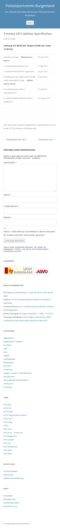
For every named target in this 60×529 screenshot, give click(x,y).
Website (7, 217)
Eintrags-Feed (9, 499)
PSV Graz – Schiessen (13, 432)
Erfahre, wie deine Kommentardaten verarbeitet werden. (26, 250)
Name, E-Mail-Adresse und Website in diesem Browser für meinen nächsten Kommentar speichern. (29, 233)
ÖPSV (5, 425)
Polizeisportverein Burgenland (30, 6)
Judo (5, 352)
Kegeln (6, 355)
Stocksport (8, 383)
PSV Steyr (7, 450)
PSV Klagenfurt (10, 436)
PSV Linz (7, 443)
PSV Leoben (8, 439)
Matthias (7, 299)
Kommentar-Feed (11, 502)
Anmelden (8, 495)
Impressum (8, 474)
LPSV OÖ (7, 408)
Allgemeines (30, 125)
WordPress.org (10, 506)
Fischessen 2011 (47, 139)
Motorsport (8, 362)
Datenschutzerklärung (13, 478)
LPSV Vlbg (7, 422)
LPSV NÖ (7, 404)
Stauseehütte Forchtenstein (15, 380)
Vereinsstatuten (10, 471)
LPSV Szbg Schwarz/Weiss (15, 415)
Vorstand (7, 387)
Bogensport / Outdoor (13, 341)
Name (7, 194)
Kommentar (10, 162)
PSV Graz (7, 429)
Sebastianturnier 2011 (15, 139)
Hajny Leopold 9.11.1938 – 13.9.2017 (37, 313)
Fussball (7, 345)
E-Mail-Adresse (11, 206)
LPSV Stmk (8, 411)
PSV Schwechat (10, 446)
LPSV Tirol (7, 418)
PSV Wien (7, 453)
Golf (5, 348)
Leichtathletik (9, 359)
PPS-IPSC (7, 366)
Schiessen (8, 369)
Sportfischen (42, 125)
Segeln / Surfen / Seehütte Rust (17, 373)
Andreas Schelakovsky (26, 128)
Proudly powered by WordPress (16, 523)
